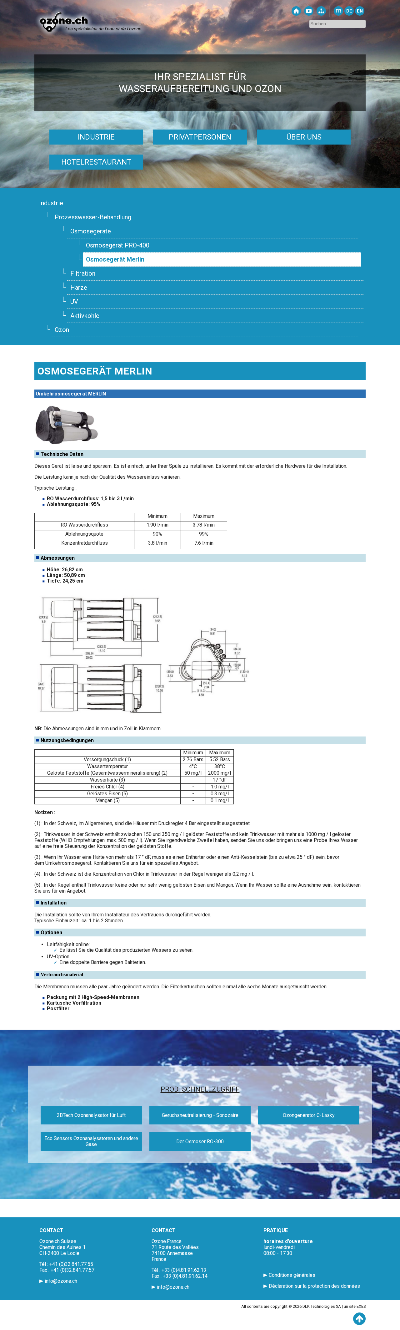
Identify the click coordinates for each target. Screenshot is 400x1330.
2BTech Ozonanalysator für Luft (91, 1115)
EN (360, 11)
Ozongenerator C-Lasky (309, 1115)
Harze (78, 287)
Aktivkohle (84, 315)
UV (74, 301)
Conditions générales (292, 1275)
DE (349, 11)
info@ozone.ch (61, 1281)
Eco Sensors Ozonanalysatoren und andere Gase (91, 1141)
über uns (304, 137)
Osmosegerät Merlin (115, 259)
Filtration (82, 273)
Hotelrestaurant (96, 162)
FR (338, 11)
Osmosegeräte (90, 231)
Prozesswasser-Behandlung (93, 217)
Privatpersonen (200, 137)
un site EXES (355, 1306)
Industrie (96, 137)
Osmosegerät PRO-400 (117, 245)
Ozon (62, 330)
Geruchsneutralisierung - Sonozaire (200, 1115)
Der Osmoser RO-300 (200, 1141)
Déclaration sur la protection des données (314, 1286)
